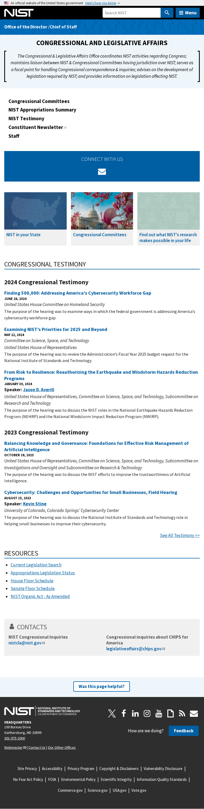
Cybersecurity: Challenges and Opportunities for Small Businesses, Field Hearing (90, 492)
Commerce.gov (70, 790)
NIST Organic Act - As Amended (40, 596)
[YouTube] (159, 713)
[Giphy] (170, 713)
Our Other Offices (62, 747)
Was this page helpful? (102, 686)
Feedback (183, 731)
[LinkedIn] (135, 713)
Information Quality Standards (162, 779)
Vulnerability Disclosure (163, 768)
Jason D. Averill (38, 390)
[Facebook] (124, 713)
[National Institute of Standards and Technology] (42, 710)
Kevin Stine (34, 504)
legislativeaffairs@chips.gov (134, 649)
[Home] (18, 13)
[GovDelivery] (102, 171)
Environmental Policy (78, 779)
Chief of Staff (63, 27)
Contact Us (36, 747)
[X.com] (112, 713)
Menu (191, 13)
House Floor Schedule (32, 581)
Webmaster (13, 747)
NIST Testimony (26, 118)
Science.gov (98, 790)
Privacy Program (80, 768)
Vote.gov (138, 790)
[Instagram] (147, 713)
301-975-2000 (14, 738)
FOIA (52, 779)
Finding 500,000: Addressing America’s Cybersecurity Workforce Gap (77, 293)
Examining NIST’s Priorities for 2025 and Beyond (55, 329)
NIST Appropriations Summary (42, 109)
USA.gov (119, 790)
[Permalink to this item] (89, 264)
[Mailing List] (194, 713)
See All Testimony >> (180, 535)
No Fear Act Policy (28, 779)
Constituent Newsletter (35, 127)
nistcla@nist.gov (24, 643)
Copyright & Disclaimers (119, 768)
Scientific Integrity (116, 779)
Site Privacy (27, 768)
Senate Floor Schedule (33, 588)
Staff (13, 136)
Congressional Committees (39, 101)
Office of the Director (25, 27)
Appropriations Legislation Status (43, 573)
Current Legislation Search (36, 565)
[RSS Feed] (182, 713)
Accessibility (52, 768)
